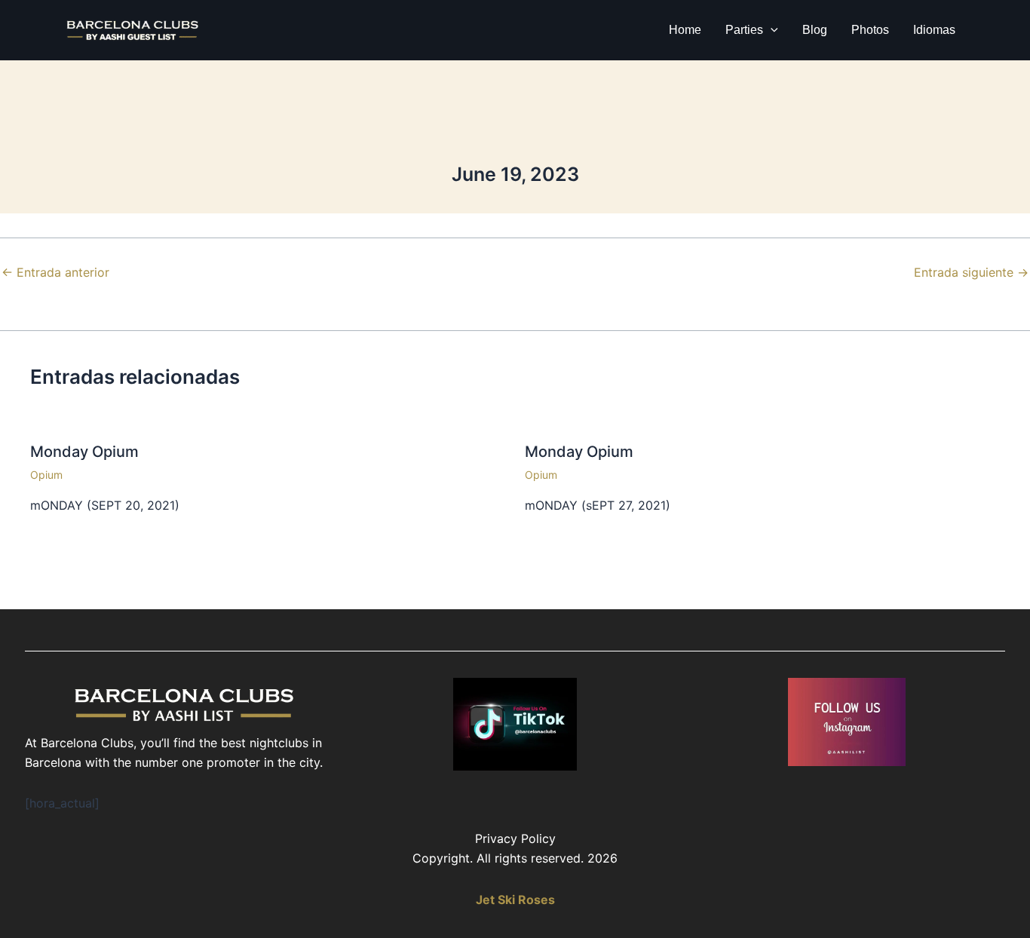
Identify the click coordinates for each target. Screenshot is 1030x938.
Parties (744, 29)
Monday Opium (84, 452)
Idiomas (934, 29)
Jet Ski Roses (515, 899)
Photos (870, 29)
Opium (46, 474)
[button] (770, 30)
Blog (814, 29)
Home (685, 29)
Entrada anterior (55, 272)
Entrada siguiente (971, 272)
